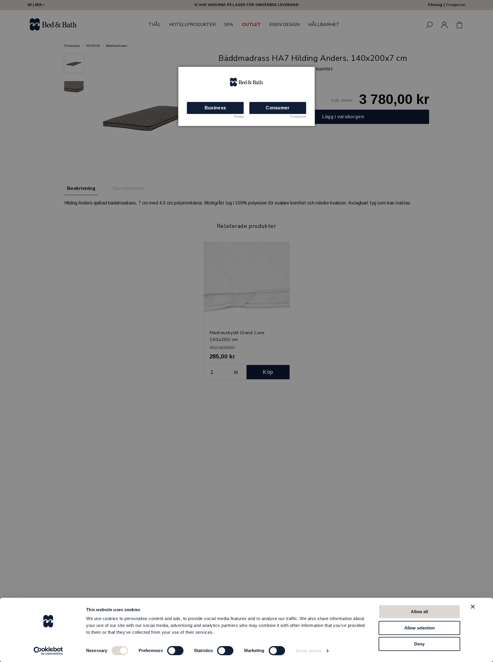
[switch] (175, 650)
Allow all (419, 611)
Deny (419, 643)
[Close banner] (473, 607)
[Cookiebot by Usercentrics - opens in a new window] (48, 651)
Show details (309, 650)
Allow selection (419, 627)
